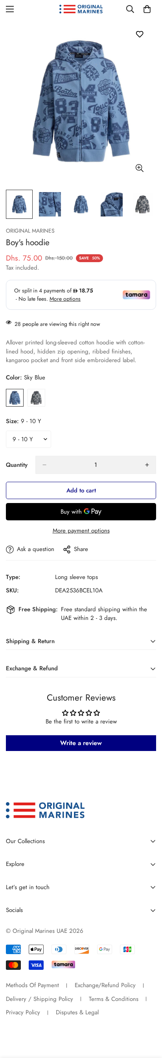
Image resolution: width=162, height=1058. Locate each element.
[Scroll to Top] (148, 1016)
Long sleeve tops (76, 577)
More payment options (81, 530)
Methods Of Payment (32, 985)
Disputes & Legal (77, 1012)
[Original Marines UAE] (81, 9)
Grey (36, 398)
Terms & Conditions (113, 999)
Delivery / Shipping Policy (39, 999)
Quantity (17, 465)
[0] (147, 9)
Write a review (81, 742)
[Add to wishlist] (139, 34)
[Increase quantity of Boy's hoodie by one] (147, 465)
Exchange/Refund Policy (105, 985)
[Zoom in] (139, 168)
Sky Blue (15, 398)
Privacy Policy (23, 1012)
